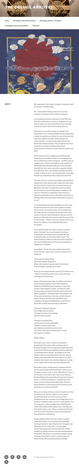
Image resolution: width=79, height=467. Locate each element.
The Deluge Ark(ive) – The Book (50, 21)
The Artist (35, 26)
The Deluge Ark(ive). (29, 7)
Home (7, 21)
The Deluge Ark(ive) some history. (24, 21)
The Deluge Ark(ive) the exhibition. (16, 26)
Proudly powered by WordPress (44, 457)
